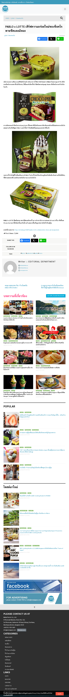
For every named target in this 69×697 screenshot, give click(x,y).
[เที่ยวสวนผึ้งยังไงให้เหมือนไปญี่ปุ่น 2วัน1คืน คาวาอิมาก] (11, 518)
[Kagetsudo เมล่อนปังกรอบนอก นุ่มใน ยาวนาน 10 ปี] (18, 332)
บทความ (53, 341)
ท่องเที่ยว (38, 316)
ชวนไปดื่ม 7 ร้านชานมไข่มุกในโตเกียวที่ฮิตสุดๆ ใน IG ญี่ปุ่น (36, 467)
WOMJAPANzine (24, 265)
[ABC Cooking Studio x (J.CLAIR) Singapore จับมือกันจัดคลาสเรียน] (11, 553)
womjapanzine (24, 270)
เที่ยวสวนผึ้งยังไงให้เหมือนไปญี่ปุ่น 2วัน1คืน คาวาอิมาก (35, 513)
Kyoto (23, 253)
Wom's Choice (36, 545)
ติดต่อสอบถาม (21, 630)
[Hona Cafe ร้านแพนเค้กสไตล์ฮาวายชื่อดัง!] (50, 357)
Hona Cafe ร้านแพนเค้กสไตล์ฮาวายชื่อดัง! (48, 367)
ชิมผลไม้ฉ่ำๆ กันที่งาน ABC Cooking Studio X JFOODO (35, 495)
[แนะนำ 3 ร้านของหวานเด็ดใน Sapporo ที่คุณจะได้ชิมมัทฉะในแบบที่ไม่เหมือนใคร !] (50, 382)
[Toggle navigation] (65, 9)
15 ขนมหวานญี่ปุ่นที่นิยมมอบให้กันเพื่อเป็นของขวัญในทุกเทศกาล (37, 432)
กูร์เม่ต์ (12, 18)
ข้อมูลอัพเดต (14, 316)
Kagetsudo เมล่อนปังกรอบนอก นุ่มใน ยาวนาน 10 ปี (18, 343)
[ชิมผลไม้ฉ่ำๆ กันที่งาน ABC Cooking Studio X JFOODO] (11, 500)
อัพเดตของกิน (19, 18)
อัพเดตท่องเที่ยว (53, 316)
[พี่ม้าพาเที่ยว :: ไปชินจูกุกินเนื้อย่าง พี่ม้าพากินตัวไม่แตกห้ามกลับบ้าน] (50, 332)
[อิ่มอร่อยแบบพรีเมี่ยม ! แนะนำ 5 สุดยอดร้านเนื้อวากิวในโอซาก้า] (18, 357)
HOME (7, 18)
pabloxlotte (30, 253)
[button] (61, 18)
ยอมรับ (60, 694)
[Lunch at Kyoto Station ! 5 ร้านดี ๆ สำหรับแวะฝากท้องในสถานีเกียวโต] (18, 307)
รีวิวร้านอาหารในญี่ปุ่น (13, 341)
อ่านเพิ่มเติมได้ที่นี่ (8, 695)
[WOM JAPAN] (5, 9)
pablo (36, 253)
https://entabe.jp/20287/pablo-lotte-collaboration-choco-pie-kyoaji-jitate (36, 230)
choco (40, 253)
